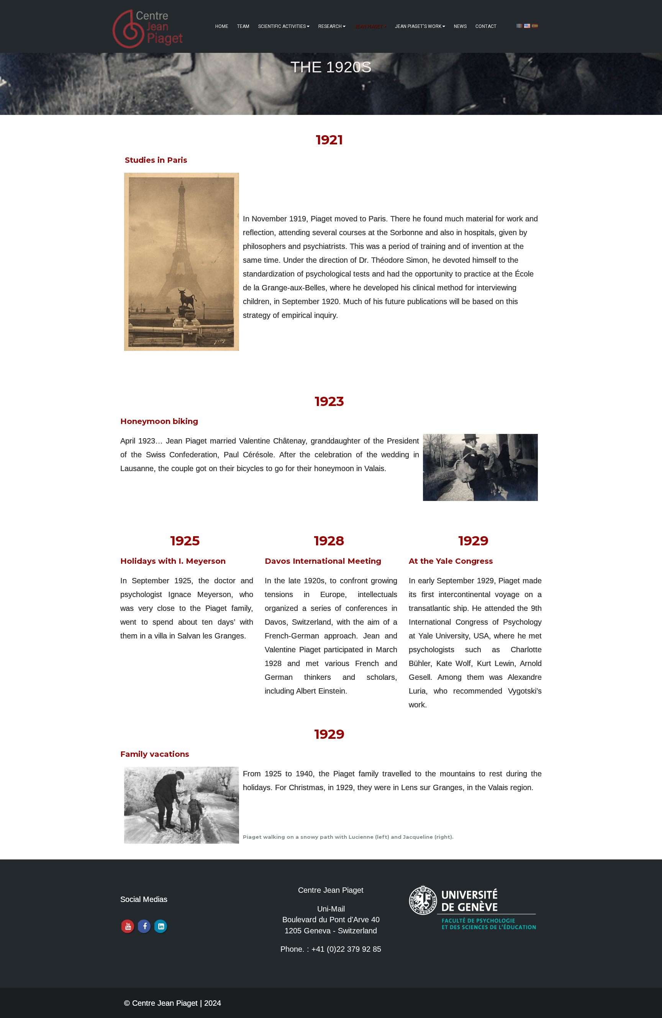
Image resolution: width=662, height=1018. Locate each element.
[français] (519, 25)
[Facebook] (144, 926)
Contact (485, 26)
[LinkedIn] (160, 926)
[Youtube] (127, 926)
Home (221, 26)
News (460, 26)
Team (243, 26)
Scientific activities (282, 26)
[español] (535, 25)
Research (330, 26)
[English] (527, 25)
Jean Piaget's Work (418, 26)
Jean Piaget (368, 26)
